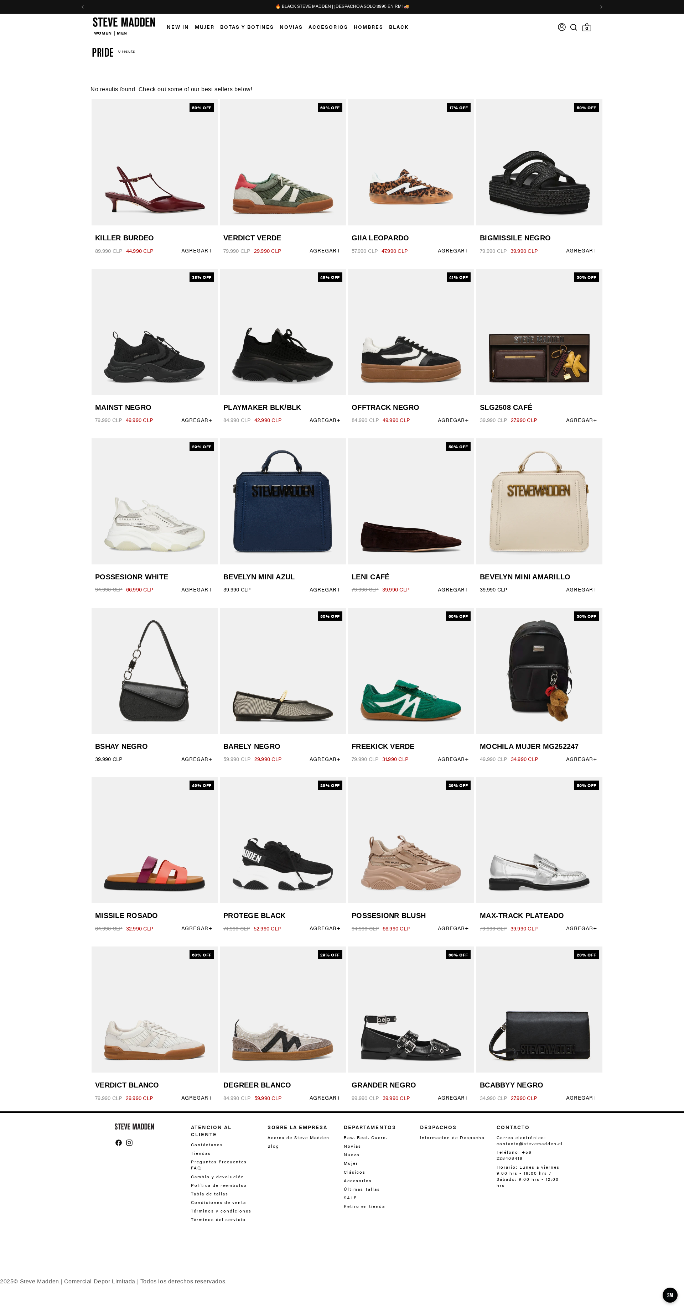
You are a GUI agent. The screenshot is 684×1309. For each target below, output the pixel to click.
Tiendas (201, 1153)
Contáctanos (207, 1145)
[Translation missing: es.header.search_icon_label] (574, 27)
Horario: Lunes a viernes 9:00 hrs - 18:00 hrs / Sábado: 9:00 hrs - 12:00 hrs (528, 1176)
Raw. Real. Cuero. (366, 1138)
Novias (352, 1146)
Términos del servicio (218, 1219)
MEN (122, 33)
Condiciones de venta (218, 1202)
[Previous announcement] (82, 7)
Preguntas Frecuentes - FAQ (221, 1164)
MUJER (204, 26)
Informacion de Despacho (452, 1138)
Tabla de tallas (209, 1193)
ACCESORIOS (328, 26)
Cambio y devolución (217, 1176)
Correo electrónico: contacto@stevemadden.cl (528, 1141)
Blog (273, 1146)
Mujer (351, 1163)
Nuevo (352, 1154)
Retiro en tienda (364, 1206)
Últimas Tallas (362, 1189)
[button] (201, 27)
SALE (350, 1197)
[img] (573, 27)
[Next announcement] (601, 7)
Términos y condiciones (221, 1211)
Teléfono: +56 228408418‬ (514, 1155)
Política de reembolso (219, 1185)
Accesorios (358, 1180)
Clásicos (355, 1172)
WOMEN (103, 33)
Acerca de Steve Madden (299, 1138)
